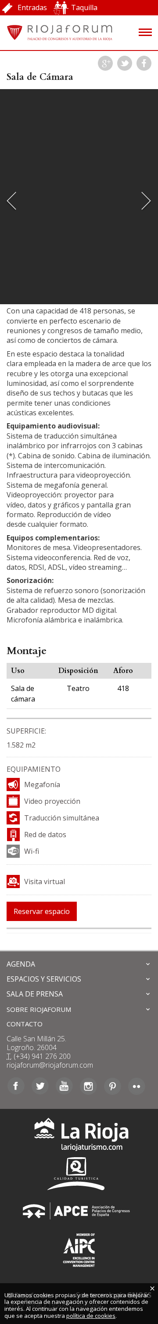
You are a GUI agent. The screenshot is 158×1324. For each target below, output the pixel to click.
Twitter (124, 63)
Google (105, 63)
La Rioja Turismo (79, 1136)
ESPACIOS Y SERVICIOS (44, 979)
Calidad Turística (79, 1173)
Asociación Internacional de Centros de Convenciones (79, 1248)
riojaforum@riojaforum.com (50, 1065)
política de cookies (90, 1316)
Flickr (136, 1086)
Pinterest (112, 1086)
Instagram (88, 1086)
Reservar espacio (42, 911)
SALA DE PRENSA (35, 994)
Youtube (64, 1086)
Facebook (143, 63)
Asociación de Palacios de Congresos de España (79, 1211)
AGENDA (21, 964)
